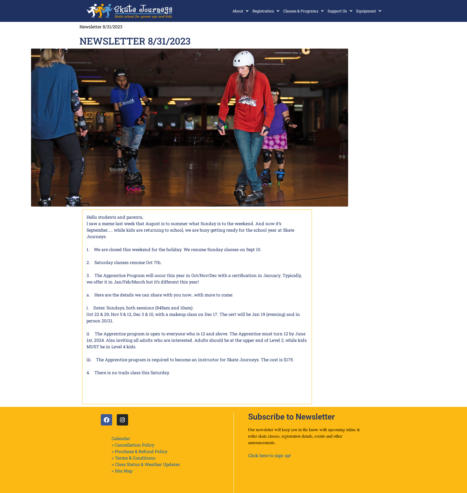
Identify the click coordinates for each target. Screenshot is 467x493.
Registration (263, 10)
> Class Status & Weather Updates (146, 464)
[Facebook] (106, 420)
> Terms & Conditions (133, 458)
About (237, 10)
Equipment (366, 10)
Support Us (337, 10)
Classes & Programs (300, 10)
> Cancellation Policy (133, 445)
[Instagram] (122, 420)
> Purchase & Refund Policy (139, 451)
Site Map (123, 471)
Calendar (121, 438)
